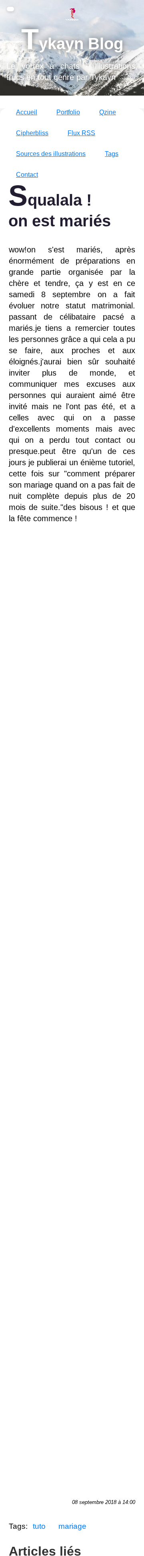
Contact (27, 174)
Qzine (107, 112)
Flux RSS (81, 133)
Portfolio (68, 112)
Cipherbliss (32, 133)
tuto (39, 1526)
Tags (111, 153)
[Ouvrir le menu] (10, 9)
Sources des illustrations (51, 153)
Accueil (26, 112)
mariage (72, 1526)
